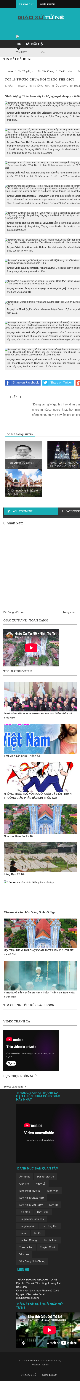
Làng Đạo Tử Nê (14, 874)
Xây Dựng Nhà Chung (32, 1261)
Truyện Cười (47, 1247)
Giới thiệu (47, 4)
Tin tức (38, 1233)
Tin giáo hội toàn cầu (31, 1218)
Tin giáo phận (27, 1226)
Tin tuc (23, 1233)
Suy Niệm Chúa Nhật (31, 1197)
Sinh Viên (52, 1190)
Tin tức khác (51, 1240)
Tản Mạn (24, 1211)
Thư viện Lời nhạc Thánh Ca (22, 755)
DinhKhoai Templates (42, 1360)
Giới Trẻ (24, 1183)
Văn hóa (24, 1254)
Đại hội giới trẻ (45, 1176)
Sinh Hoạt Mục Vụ (30, 1190)
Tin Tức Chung (28, 1240)
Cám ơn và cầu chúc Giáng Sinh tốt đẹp (29, 912)
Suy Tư (53, 1204)
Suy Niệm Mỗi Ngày (31, 1204)
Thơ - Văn (43, 1211)
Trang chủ (26, 4)
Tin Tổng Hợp (50, 1226)
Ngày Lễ (40, 1183)
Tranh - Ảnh (26, 1247)
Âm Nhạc (24, 1176)
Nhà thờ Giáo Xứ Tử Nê (18, 835)
